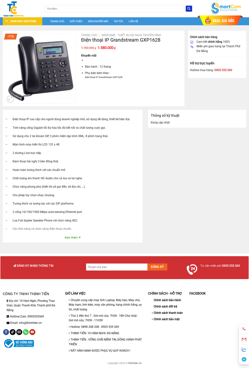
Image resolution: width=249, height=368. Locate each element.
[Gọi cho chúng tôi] (26, 332)
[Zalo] (244, 349)
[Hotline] (244, 329)
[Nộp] (189, 9)
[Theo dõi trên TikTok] (13, 332)
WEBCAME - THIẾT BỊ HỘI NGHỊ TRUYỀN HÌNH (131, 35)
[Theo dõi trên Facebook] (6, 332)
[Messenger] (244, 359)
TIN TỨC (118, 21)
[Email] (244, 339)
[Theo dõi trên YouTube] (32, 332)
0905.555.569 (223, 70)
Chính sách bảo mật (167, 319)
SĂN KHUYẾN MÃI (98, 21)
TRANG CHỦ (57, 21)
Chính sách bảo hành (167, 300)
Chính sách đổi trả (165, 306)
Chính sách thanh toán (168, 313)
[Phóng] (10, 99)
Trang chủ (89, 35)
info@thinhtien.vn (30, 323)
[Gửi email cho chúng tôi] (19, 332)
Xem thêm (71, 237)
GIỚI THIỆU (76, 21)
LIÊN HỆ (133, 21)
